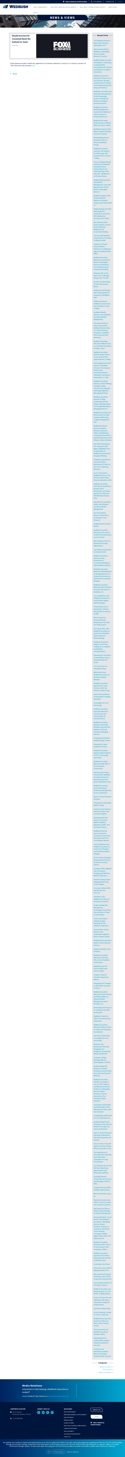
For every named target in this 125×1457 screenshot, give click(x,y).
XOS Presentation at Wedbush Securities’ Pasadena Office (101, 1331)
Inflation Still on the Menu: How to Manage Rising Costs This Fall (101, 275)
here (33, 66)
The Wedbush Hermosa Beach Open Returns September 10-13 (102, 43)
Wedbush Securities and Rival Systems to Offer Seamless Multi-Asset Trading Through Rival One (102, 417)
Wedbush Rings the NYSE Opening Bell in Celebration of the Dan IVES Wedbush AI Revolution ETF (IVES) (102, 213)
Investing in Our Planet (102, 1264)
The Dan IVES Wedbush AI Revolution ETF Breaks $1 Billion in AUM (102, 238)
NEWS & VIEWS (62, 17)
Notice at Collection (73, 1452)
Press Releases (107, 1369)
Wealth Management (40, 7)
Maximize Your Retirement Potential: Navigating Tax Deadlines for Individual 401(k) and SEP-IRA (102, 1049)
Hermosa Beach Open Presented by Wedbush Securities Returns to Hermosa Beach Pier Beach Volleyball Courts (102, 777)
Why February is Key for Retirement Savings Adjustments (102, 543)
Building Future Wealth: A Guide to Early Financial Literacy (103, 942)
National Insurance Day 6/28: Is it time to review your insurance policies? (102, 1202)
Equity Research (69, 1417)
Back (14, 73)
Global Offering (69, 1423)
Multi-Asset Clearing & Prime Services (92, 7)
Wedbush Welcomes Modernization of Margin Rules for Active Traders (102, 122)
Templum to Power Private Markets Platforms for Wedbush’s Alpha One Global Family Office (102, 249)
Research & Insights (106, 1367)
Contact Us (110, 2)
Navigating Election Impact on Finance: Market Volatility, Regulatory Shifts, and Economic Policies (101, 822)
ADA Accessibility (69, 1431)
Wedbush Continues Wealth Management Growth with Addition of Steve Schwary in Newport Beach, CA (102, 112)
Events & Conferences (105, 1372)
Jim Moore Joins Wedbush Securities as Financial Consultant (102, 899)
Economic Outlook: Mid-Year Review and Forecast (102, 890)
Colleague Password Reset (72, 1434)
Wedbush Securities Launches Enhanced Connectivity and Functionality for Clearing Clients (101, 714)
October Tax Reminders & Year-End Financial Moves (102, 284)
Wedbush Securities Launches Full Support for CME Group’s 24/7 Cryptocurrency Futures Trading (102, 153)
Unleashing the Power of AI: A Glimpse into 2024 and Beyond (102, 1010)
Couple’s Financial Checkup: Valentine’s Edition (101, 977)
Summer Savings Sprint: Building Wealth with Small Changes (102, 881)
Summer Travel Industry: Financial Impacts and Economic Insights (102, 811)
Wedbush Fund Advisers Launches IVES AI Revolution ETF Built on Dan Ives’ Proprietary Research (102, 464)
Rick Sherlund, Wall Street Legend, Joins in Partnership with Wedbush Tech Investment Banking (102, 227)
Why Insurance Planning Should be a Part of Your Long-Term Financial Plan (103, 1276)
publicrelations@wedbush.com (58, 1396)
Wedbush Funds (68, 1420)
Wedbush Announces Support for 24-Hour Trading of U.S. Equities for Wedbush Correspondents (102, 646)
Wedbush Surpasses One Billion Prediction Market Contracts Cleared (102, 131)
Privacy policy (59, 1452)
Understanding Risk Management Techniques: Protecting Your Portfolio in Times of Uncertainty (102, 910)
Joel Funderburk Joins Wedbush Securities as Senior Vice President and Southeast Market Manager (102, 849)
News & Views (112, 7)
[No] (123, 1448)
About (35, 13)
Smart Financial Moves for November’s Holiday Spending (102, 696)
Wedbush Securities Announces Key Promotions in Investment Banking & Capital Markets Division (102, 560)
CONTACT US (97, 1410)
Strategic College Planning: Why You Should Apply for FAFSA (102, 1060)
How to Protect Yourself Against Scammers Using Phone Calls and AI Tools (102, 1146)
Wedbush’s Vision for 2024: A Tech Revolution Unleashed (102, 1018)
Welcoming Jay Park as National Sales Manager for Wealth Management (102, 1210)
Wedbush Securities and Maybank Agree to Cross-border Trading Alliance (102, 1291)
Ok (49, 1452)
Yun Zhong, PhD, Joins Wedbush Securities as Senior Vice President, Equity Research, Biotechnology (102, 633)
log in (120, 2)
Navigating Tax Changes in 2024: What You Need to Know (102, 985)
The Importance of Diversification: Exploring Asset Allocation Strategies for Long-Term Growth (102, 1157)
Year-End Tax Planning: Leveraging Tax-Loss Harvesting (102, 1038)
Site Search (97, 2)
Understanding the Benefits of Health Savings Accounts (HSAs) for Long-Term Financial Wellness (102, 1071)
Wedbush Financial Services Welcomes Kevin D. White (100, 968)
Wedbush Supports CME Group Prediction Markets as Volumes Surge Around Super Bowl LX (103, 200)
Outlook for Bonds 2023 (102, 1308)
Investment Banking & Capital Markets (64, 7)
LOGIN (96, 1417)
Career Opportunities (70, 1428)
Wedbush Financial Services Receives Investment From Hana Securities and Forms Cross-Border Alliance (102, 835)
